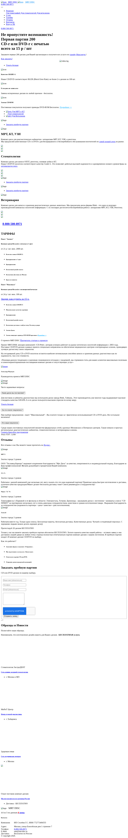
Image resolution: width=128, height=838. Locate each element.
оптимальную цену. (9, 166)
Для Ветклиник (18, 116)
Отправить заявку (11, 616)
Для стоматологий (29, 13)
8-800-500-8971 (12, 223)
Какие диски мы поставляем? (13, 393)
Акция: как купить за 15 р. (15, 298)
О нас (8, 15)
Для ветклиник (43, 13)
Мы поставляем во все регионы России (15, 799)
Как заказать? (6, 59)
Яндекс (47, 445)
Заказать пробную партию (17, 124)
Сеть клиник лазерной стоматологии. (14, 672)
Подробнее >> (66, 107)
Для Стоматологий (16, 114)
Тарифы (9, 17)
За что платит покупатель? (12, 410)
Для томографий (13, 13)
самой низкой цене (107, 142)
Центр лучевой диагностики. (11, 714)
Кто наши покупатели (10, 423)
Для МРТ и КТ (18, 111)
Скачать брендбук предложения (14, 432)
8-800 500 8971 (7, 4)
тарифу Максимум (78, 54)
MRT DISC (13, 2)
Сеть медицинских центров (11, 756)
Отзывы (9, 20)
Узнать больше (12, 65)
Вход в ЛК (10, 24)
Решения (10, 11)
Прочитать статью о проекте (34, 340)
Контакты (10, 22)
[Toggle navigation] (2, 7)
